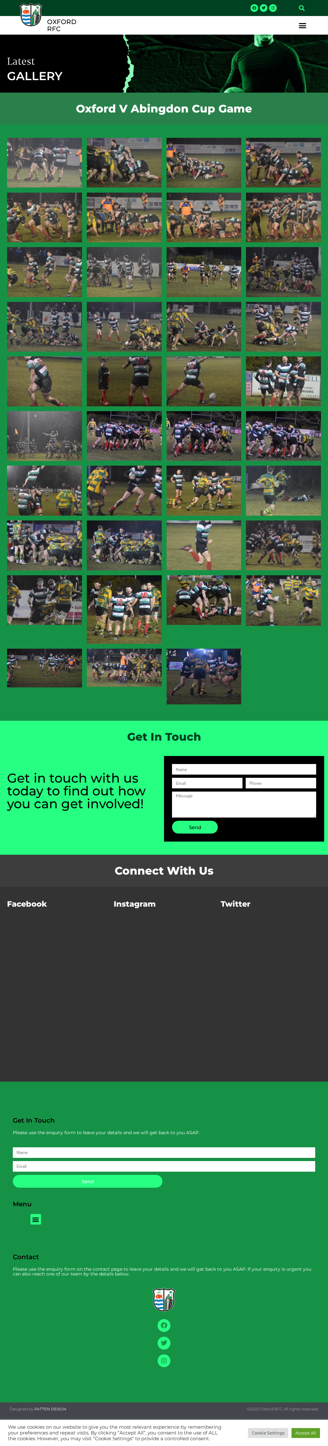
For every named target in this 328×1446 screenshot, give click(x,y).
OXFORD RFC (62, 25)
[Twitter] (263, 8)
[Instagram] (273, 8)
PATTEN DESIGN (50, 1409)
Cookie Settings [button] (268, 1432)
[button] (302, 8)
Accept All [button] (305, 1432)
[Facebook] (254, 8)
